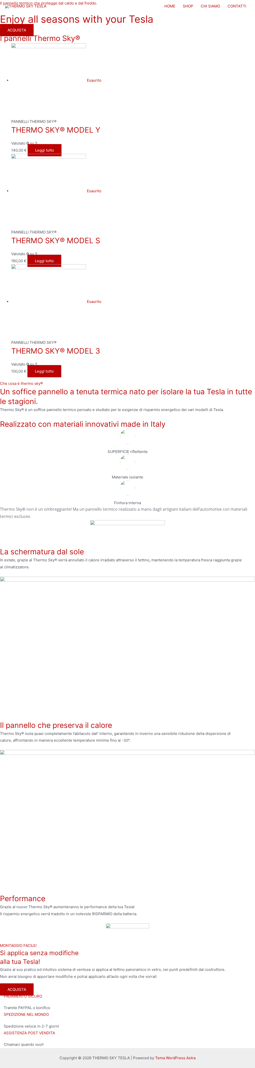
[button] (17, 30)
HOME (169, 6)
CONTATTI (237, 6)
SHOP (188, 6)
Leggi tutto (44, 150)
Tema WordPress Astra (175, 1058)
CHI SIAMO (210, 6)
